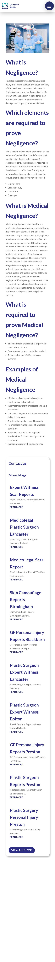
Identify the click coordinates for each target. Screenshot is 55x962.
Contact (22, 941)
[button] (49, 5)
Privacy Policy (25, 947)
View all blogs (21, 850)
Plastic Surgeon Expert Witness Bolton (24, 711)
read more (16, 507)
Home (20, 935)
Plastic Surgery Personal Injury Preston (24, 817)
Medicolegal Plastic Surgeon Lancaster (24, 527)
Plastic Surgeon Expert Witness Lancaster (24, 672)
